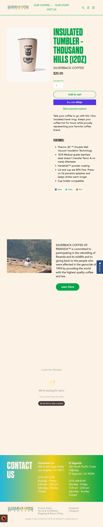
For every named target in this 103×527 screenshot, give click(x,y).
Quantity (58, 81)
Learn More (67, 287)
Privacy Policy (45, 508)
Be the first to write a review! (51, 403)
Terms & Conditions (48, 510)
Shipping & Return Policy (50, 513)
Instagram (74, 510)
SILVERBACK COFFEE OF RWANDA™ (51, 519)
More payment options (75, 108)
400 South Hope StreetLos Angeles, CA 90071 (51, 466)
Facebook (74, 508)
